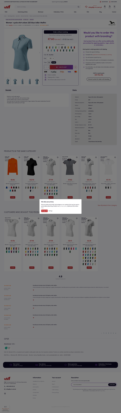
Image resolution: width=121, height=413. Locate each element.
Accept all (44, 210)
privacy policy (63, 206)
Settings (50, 210)
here (42, 207)
